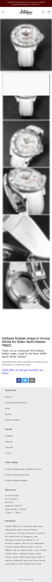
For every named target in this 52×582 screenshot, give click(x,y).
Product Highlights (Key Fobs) (17, 475)
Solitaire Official (28, 579)
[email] (32, 380)
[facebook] (19, 380)
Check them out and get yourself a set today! (22, 371)
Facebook (9, 436)
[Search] (43, 12)
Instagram (9, 441)
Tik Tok (8, 453)
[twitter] (25, 380)
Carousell (9, 447)
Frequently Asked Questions (16, 402)
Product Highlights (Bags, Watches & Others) (23, 469)
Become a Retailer (12, 420)
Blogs (7, 408)
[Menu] (3, 12)
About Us (8, 397)
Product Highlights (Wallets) (16, 480)
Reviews (8, 414)
